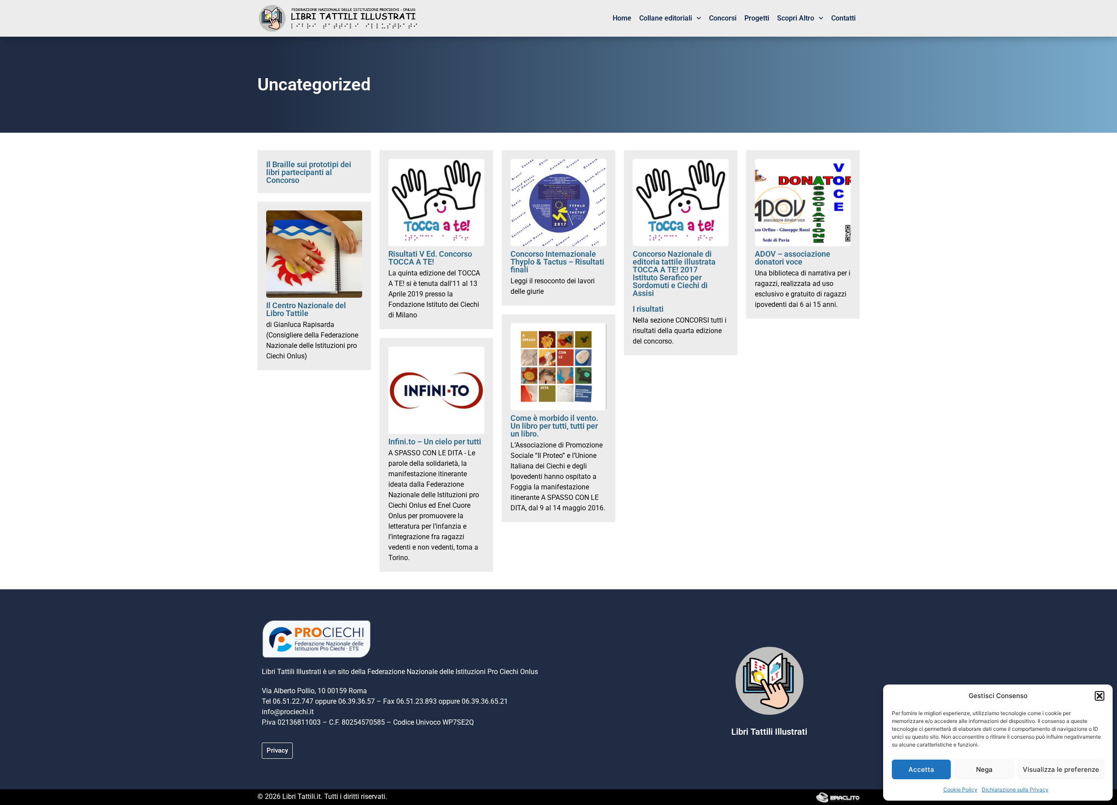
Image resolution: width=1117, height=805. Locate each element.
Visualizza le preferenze (1061, 769)
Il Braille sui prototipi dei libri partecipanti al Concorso (308, 172)
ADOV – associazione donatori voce (792, 257)
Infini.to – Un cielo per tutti (434, 441)
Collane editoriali (665, 18)
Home (622, 18)
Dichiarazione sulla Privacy (1015, 789)
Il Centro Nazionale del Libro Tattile (306, 309)
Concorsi (723, 18)
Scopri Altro (795, 18)
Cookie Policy (960, 789)
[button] (1099, 695)
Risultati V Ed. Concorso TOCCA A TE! (430, 257)
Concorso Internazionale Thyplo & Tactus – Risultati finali (557, 261)
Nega (984, 769)
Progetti (756, 18)
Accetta (921, 769)
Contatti (843, 18)
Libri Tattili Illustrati (769, 731)
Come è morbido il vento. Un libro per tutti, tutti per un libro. (554, 425)
